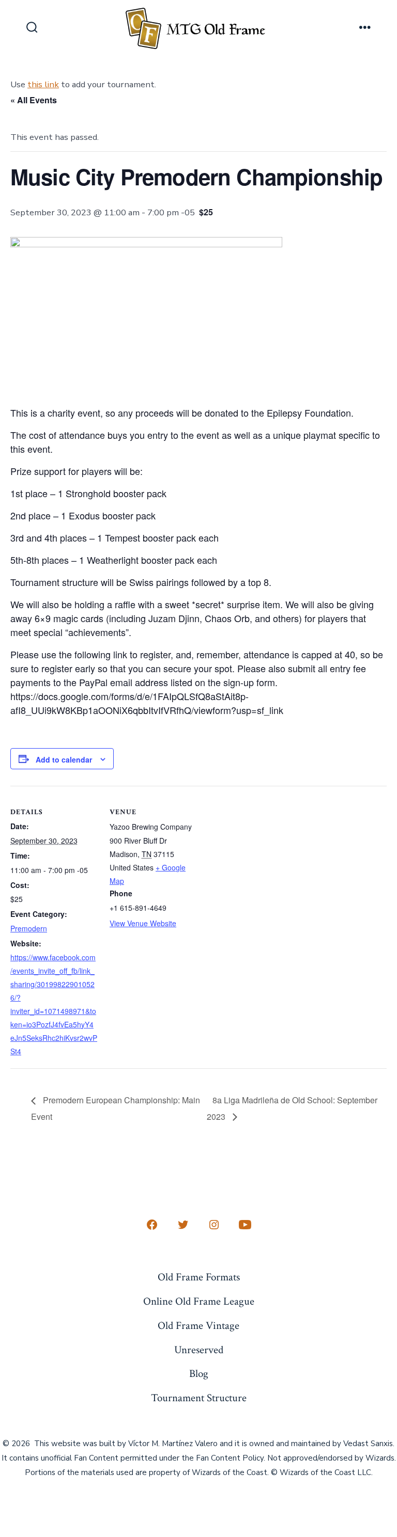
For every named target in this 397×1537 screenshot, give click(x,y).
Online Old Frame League (198, 1301)
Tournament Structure (199, 1398)
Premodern (28, 928)
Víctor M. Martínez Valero (173, 1443)
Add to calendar (64, 759)
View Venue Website (143, 923)
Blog (198, 1374)
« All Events (33, 100)
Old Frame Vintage (198, 1326)
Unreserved (198, 1350)
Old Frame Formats (199, 1277)
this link (43, 84)
